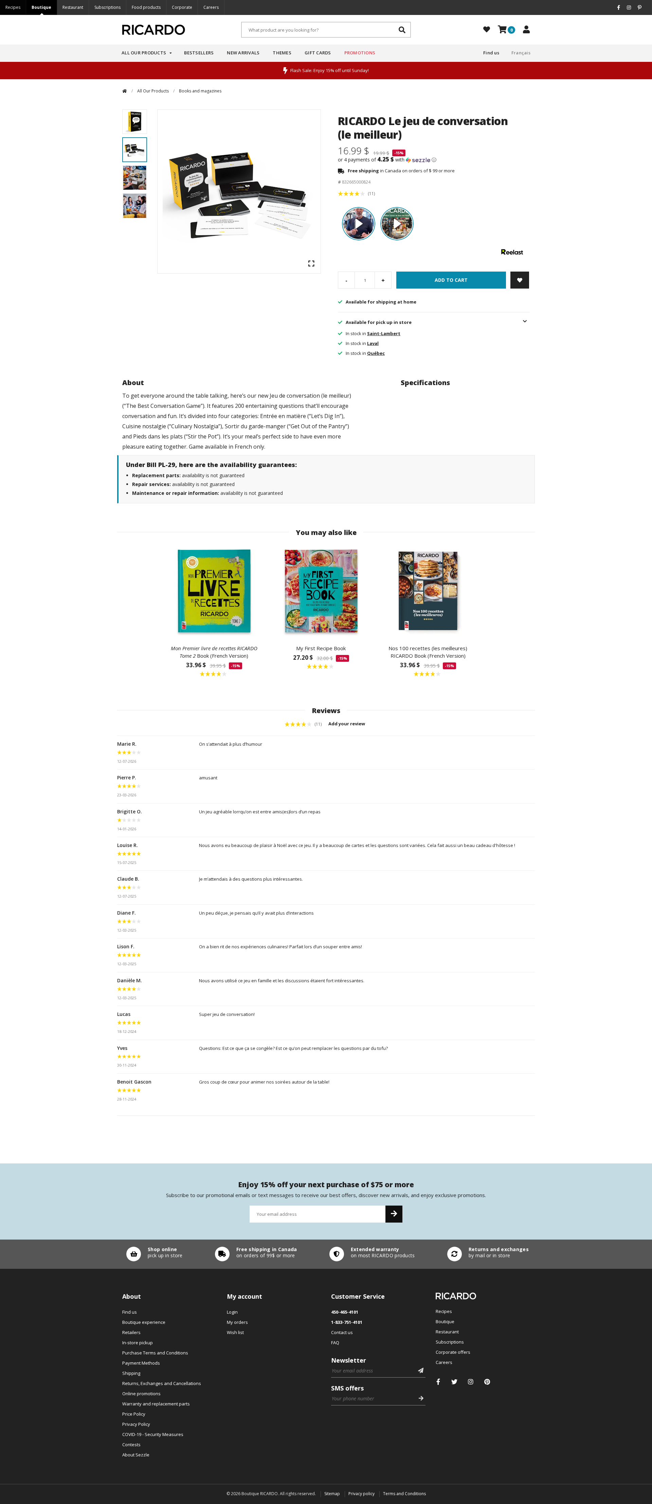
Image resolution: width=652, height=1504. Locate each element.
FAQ (335, 1342)
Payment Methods (141, 1363)
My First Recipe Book (321, 648)
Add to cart (451, 280)
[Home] (124, 91)
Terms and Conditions (404, 1494)
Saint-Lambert (383, 333)
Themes (282, 53)
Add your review (347, 724)
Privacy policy (361, 1494)
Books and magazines (200, 91)
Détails (152, 1254)
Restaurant (72, 7)
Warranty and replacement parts (156, 1404)
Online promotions (141, 1393)
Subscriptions (107, 7)
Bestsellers (199, 53)
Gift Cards (318, 53)
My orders (237, 1322)
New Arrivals (243, 53)
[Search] (402, 29)
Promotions (360, 53)
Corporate (182, 7)
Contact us (342, 1332)
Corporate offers (453, 1352)
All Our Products (144, 53)
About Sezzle (135, 1455)
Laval (373, 343)
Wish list (235, 1332)
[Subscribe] (393, 1214)
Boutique (41, 7)
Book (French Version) (214, 652)
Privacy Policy (136, 1424)
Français (520, 53)
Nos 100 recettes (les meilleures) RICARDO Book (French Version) (427, 652)
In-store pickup (137, 1342)
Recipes (12, 7)
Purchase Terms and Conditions (155, 1353)
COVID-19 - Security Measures (152, 1434)
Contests (131, 1444)
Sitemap (332, 1494)
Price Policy (133, 1414)
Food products (146, 7)
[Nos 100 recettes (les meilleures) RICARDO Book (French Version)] (428, 590)
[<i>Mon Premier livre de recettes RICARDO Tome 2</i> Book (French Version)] (214, 590)
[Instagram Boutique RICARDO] (470, 1381)
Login (232, 1312)
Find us (491, 53)
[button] (434, 159)
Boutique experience (143, 1322)
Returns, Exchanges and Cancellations (161, 1383)
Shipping (131, 1373)
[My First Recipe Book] (321, 590)
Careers (211, 7)
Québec (376, 353)
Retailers (131, 1332)
